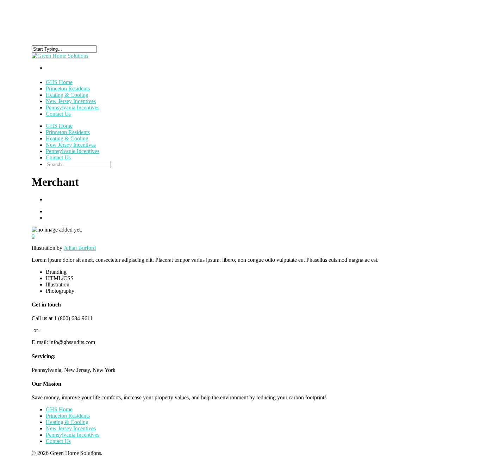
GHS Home (59, 126)
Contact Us (58, 114)
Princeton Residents (68, 132)
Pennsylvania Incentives (72, 107)
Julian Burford (80, 248)
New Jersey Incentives (71, 145)
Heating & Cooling (67, 138)
